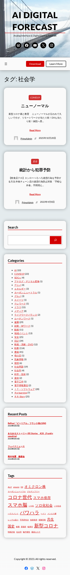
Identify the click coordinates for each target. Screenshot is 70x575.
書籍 (16, 352)
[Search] (55, 240)
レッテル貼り (13, 520)
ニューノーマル (35, 105)
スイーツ (18, 299)
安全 (35, 161)
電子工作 (18, 381)
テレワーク (20, 303)
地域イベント (21, 333)
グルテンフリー (33, 491)
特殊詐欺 (11, 532)
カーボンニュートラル (25, 292)
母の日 (17, 355)
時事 (16, 348)
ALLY (10, 487)
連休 (16, 378)
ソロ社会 (57, 506)
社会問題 (18, 366)
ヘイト (43, 513)
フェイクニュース (16, 446)
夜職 (18, 527)
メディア (18, 311)
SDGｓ (17, 277)
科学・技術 (20, 374)
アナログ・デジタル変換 (26, 281)
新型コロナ (46, 525)
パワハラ (29, 512)
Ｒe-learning (20, 392)
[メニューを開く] (6, 64)
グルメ (17, 296)
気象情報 (18, 359)
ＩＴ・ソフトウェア (24, 389)
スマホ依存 (42, 497)
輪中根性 (26, 532)
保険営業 (42, 520)
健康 (16, 322)
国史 (11, 526)
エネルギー (20, 288)
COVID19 (35, 97)
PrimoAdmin (26, 138)
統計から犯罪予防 (35, 169)
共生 (50, 519)
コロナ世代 (20, 497)
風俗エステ (35, 532)
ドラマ (17, 307)
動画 (16, 329)
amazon (16, 487)
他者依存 (33, 520)
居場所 (23, 527)
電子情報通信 (21, 385)
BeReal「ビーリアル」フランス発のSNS (27, 423)
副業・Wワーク (22, 326)
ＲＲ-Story (19, 396)
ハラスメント (13, 513)
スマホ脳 (17, 505)
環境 (16, 363)
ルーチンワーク (22, 318)
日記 (16, 340)
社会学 (17, 370)
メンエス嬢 (51, 513)
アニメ (17, 285)
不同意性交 (24, 520)
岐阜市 (30, 527)
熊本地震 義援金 (16, 456)
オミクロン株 (35, 486)
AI (15, 270)
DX (22, 487)
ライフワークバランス (25, 314)
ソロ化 (31, 506)
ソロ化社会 (44, 505)
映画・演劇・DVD (23, 344)
